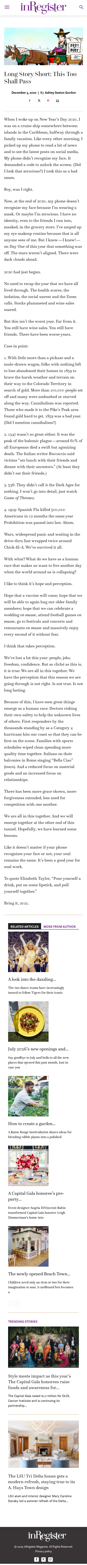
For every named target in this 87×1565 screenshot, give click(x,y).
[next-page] (17, 1303)
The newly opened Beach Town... (39, 1274)
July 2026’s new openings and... (38, 1049)
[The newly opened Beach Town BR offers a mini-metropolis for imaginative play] (28, 1246)
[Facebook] (29, 101)
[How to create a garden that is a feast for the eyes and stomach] (28, 1096)
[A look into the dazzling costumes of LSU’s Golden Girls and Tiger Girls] (28, 952)
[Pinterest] (48, 101)
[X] (39, 101)
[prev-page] (10, 1303)
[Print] (57, 101)
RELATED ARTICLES (25, 927)
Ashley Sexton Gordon (60, 92)
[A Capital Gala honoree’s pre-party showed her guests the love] (28, 1166)
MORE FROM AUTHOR (60, 927)
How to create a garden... (31, 1123)
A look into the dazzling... (32, 979)
